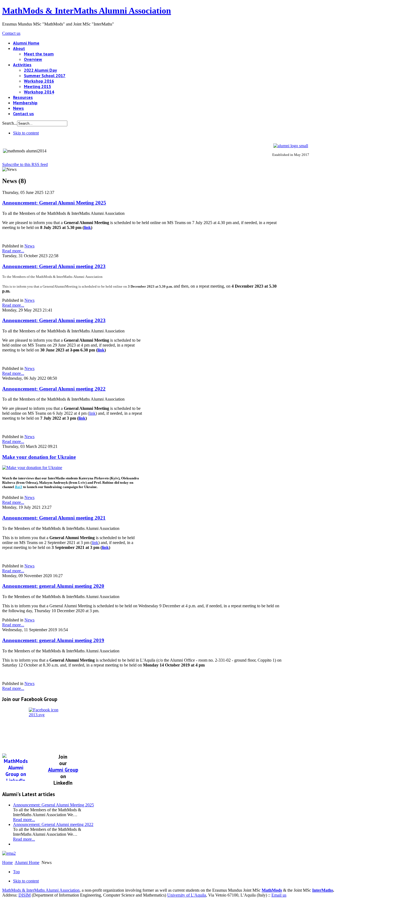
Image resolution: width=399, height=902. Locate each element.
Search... (9, 123)
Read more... (13, 251)
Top (16, 871)
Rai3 (18, 487)
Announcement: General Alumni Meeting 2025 (54, 203)
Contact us (11, 33)
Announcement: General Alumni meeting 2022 (54, 389)
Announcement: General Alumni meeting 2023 (54, 266)
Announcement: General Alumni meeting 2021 (54, 518)
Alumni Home (27, 862)
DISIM (24, 895)
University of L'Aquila (186, 895)
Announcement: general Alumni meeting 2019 (53, 640)
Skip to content (26, 133)
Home (7, 862)
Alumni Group (63, 769)
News (29, 246)
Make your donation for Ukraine (39, 457)
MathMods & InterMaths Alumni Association (41, 890)
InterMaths (322, 890)
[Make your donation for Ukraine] (32, 467)
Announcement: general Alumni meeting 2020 (53, 586)
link (87, 227)
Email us (278, 895)
